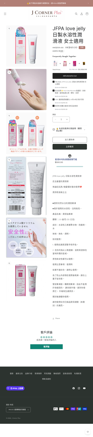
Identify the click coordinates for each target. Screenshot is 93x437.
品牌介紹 (28, 374)
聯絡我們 (57, 374)
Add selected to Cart (70, 76)
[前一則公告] (4, 3)
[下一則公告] (88, 3)
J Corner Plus (16, 418)
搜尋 (11, 374)
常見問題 (47, 374)
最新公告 (19, 374)
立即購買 (70, 147)
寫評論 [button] (46, 347)
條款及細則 (46, 379)
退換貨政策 (67, 374)
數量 (54, 114)
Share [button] (57, 318)
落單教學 (38, 374)
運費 (61, 51)
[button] (5, 13)
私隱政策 (77, 374)
